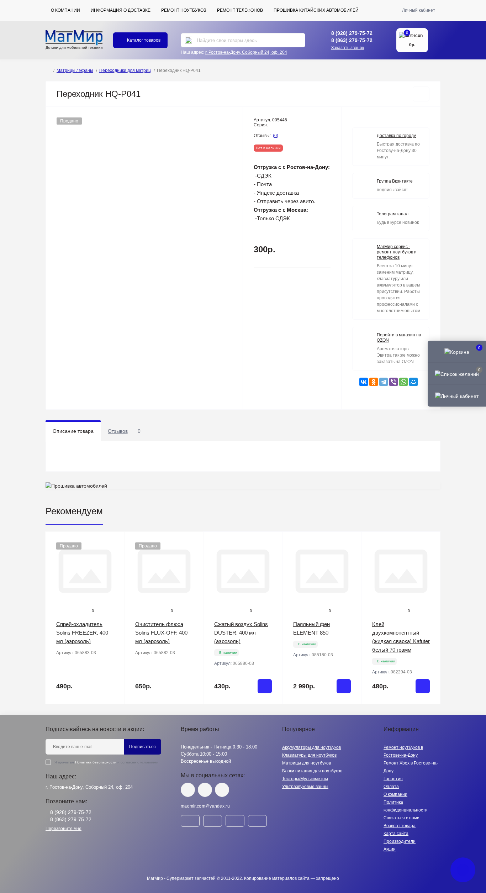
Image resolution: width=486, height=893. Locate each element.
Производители (400, 841)
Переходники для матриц (125, 70)
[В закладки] (421, 93)
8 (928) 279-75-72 (352, 33)
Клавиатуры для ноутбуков (309, 755)
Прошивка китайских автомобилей (316, 10)
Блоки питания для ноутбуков (312, 770)
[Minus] (218, 714)
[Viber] (393, 382)
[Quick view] (114, 542)
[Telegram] (383, 382)
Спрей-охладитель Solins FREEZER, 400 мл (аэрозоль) (82, 632)
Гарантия (393, 778)
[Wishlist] (114, 556)
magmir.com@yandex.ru (205, 806)
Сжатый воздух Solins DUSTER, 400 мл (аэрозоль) (241, 632)
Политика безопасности (95, 762)
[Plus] (268, 714)
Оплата (391, 786)
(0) (275, 135)
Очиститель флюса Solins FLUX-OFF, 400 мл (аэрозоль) (161, 632)
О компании (65, 10)
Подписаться (142, 746)
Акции (390, 849)
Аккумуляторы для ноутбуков (311, 747)
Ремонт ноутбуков (183, 10)
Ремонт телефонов (240, 10)
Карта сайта (396, 833)
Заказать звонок (347, 47)
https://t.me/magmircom (205, 790)
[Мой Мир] (413, 382)
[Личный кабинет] (457, 396)
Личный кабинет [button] (418, 10)
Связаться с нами (401, 817)
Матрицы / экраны (75, 70)
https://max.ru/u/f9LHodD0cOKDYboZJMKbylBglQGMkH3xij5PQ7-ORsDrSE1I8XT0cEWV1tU (222, 790)
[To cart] (265, 686)
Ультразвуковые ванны (305, 786)
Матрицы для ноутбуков (306, 763)
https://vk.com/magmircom (188, 790)
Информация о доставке (120, 10)
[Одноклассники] (373, 382)
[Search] (188, 40)
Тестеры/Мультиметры (305, 778)
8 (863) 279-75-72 (352, 40)
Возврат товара (400, 825)
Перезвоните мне (63, 828)
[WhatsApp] (403, 382)
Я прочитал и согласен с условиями (106, 762)
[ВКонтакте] (363, 382)
